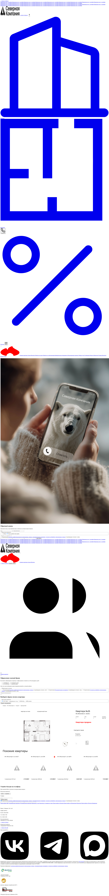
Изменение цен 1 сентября (6, 2)
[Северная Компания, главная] (10, 15)
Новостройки (3, 803)
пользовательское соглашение (38, 537)
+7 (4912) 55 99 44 (4, 822)
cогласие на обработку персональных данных (58, 866)
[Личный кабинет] (29, 16)
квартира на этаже (25, 711)
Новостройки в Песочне (86, 803)
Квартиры (79, 803)
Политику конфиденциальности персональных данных (21, 689)
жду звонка (39, 538)
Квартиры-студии (35, 803)
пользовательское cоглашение (41, 866)
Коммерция (94, 803)
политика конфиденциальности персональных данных (22, 866)
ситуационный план (42, 711)
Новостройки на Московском (70, 803)
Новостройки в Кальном (58, 803)
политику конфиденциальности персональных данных (20, 537)
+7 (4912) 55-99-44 (4, 1)
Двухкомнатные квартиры (25, 803)
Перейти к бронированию (6, 703)
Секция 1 (17, 705)
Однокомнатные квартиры (14, 803)
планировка (11, 711)
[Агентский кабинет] (29, 14)
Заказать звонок (12, 563)
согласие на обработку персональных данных (55, 537)
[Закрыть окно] (1, 694)
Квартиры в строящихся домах (46, 803)
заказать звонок (4, 799)
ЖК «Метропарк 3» (11, 705)
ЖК (7, 803)
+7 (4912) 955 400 (4, 827)
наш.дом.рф (81, 861)
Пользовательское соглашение (61, 689)
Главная (4, 705)
